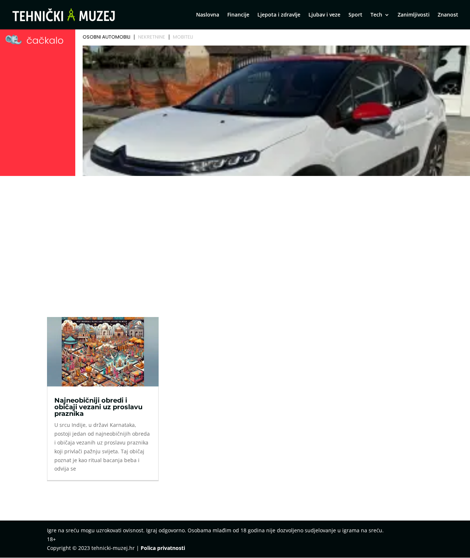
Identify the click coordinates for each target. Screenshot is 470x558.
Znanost (448, 15)
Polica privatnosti (163, 547)
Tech (376, 15)
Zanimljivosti (414, 15)
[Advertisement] (235, 233)
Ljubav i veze (324, 15)
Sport (355, 15)
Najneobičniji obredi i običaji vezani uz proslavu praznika (98, 407)
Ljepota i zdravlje (278, 15)
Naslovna (207, 15)
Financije (238, 15)
